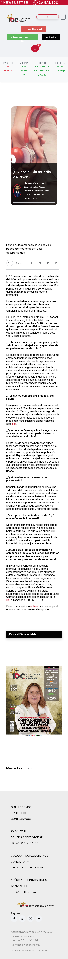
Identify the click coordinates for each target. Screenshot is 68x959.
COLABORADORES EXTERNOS (29, 855)
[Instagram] (22, 918)
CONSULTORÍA (20, 861)
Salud (29, 768)
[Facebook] (14, 918)
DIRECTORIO (18, 813)
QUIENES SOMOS (21, 807)
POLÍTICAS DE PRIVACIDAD (27, 837)
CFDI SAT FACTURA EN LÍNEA (28, 867)
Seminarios (50, 37)
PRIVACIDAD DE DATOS (24, 843)
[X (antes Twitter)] (30, 918)
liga (14, 423)
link (8, 600)
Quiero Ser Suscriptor (22, 37)
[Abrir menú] (63, 17)
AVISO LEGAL (19, 831)
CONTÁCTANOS (21, 819)
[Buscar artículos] (47, 16)
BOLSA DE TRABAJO (23, 892)
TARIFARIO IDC (19, 886)
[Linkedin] (38, 918)
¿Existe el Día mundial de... (23, 634)
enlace (34, 606)
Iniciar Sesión (32, 28)
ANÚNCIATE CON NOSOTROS (29, 880)
